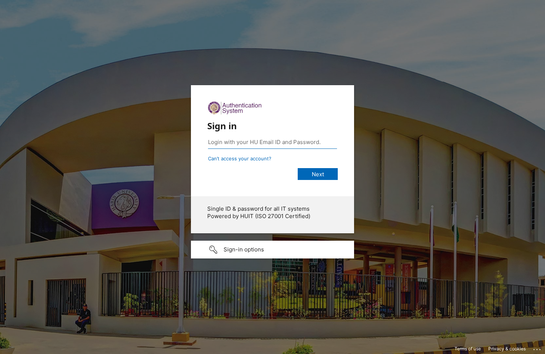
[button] (272, 249)
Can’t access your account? (239, 158)
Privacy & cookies (507, 348)
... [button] (537, 347)
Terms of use (468, 348)
